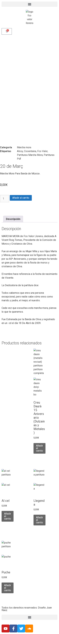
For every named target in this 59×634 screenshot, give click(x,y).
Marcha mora (24, 147)
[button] (29, 4)
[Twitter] (21, 628)
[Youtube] (5, 628)
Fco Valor (42, 151)
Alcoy (20, 151)
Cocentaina (30, 151)
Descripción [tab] (13, 219)
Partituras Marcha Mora (30, 154)
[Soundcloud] (29, 628)
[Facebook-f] (13, 628)
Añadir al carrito (20, 197)
